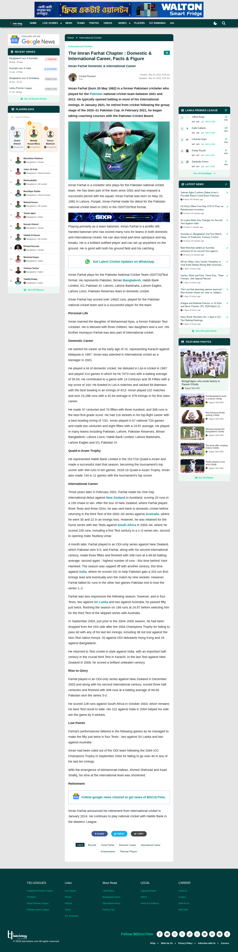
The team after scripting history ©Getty (217, 446)
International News (111, 903)
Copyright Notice (148, 891)
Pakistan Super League (38, 909)
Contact (182, 897)
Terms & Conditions (150, 903)
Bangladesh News (111, 897)
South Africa (127, 525)
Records (92, 845)
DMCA (144, 897)
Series (68, 909)
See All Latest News (206, 331)
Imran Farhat (107, 845)
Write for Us (183, 903)
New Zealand (115, 497)
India (83, 571)
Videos (107, 23)
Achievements (108, 851)
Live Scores (70, 891)
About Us (182, 891)
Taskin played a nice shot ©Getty (215, 463)
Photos (94, 23)
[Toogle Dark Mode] (215, 23)
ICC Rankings (157, 23)
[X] (182, 934)
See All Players (36, 290)
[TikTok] (190, 934)
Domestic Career (127, 845)
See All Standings (202, 173)
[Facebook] (160, 934)
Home (33, 23)
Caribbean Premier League (40, 891)
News (69, 23)
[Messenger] (205, 934)
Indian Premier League (38, 903)
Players (139, 23)
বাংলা (172, 23)
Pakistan (96, 94)
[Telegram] (220, 934)
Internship (183, 909)
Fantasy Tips (109, 909)
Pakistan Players (128, 851)
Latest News (108, 891)
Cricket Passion (87, 76)
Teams (81, 23)
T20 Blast (31, 897)
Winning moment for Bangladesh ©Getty (215, 430)
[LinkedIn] (212, 934)
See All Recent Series (35, 99)
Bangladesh (132, 280)
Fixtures (68, 903)
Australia (152, 514)
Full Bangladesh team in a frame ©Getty (216, 397)
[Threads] (227, 934)
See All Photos (205, 478)
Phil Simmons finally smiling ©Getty (215, 414)
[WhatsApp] (197, 934)
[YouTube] (167, 934)
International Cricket (90, 37)
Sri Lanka (101, 602)
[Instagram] (175, 934)
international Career (150, 845)
